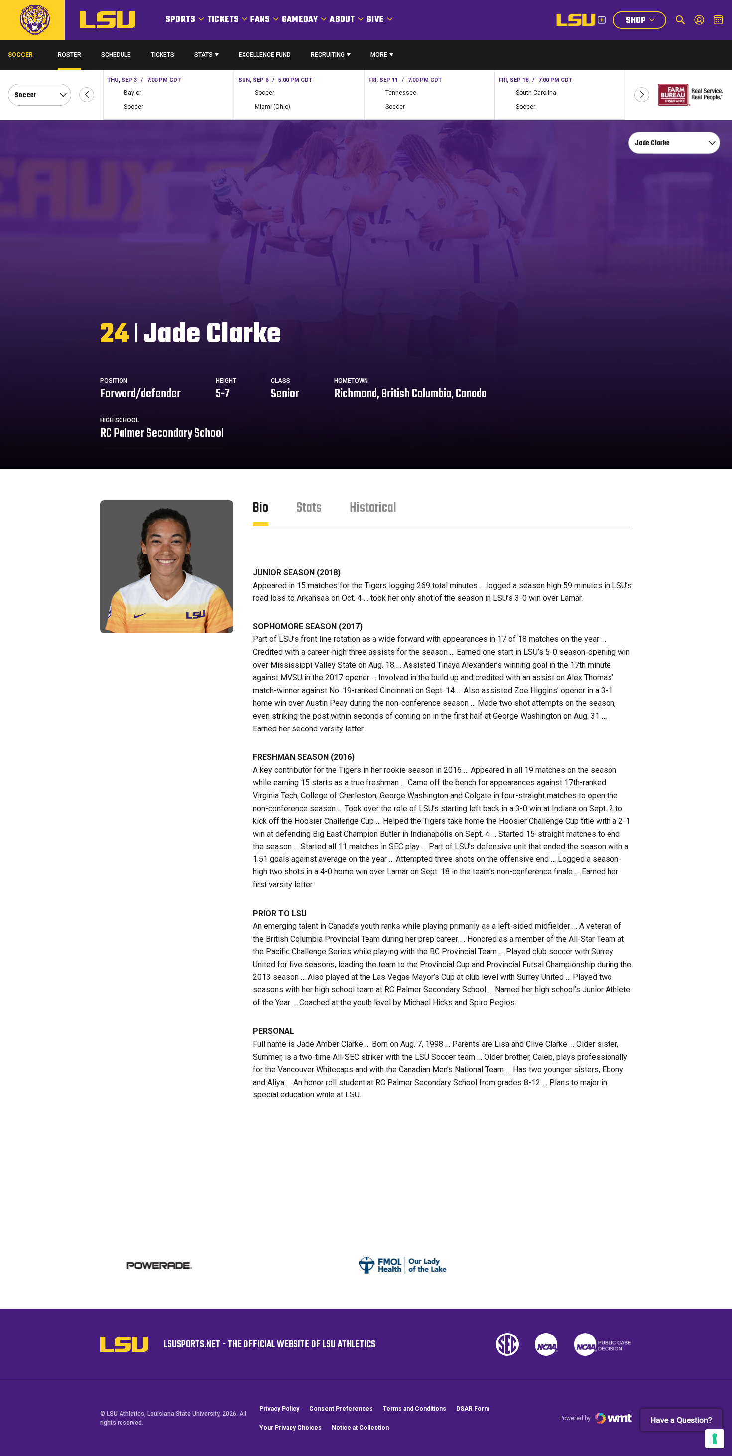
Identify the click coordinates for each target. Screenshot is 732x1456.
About (342, 19)
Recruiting (328, 54)
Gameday (300, 19)
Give (375, 19)
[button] (86, 94)
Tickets (223, 19)
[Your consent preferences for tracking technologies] (714, 1438)
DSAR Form (472, 1408)
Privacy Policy (279, 1408)
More (378, 54)
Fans (260, 19)
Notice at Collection (360, 1427)
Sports (180, 19)
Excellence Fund (265, 57)
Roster (69, 54)
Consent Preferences (341, 1408)
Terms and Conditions (414, 1408)
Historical (373, 508)
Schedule (116, 54)
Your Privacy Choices (290, 1427)
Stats (203, 54)
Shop (645, 21)
